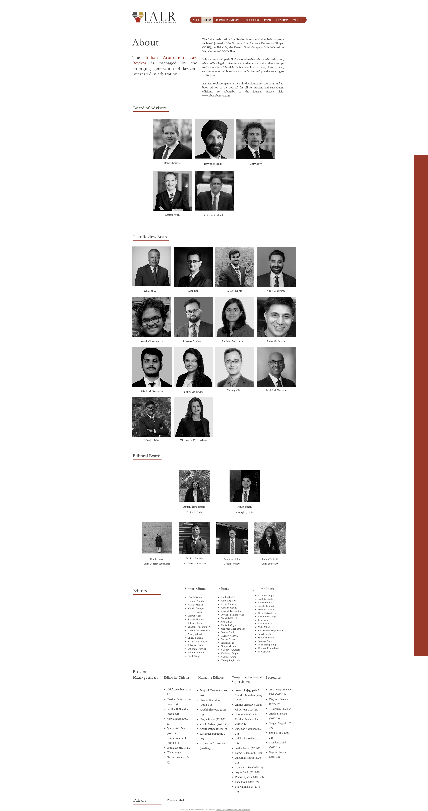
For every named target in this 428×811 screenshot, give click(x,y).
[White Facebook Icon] (422, 20)
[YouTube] (422, 9)
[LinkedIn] (422, 15)
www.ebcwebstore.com (216, 95)
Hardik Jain (151, 440)
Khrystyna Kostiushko (193, 440)
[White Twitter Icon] (422, 26)
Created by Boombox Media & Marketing (233, 810)
